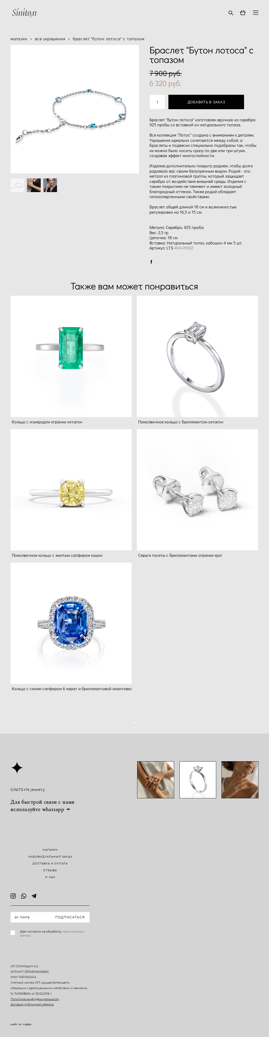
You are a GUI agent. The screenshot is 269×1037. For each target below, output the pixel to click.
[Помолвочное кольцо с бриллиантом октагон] (197, 356)
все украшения (50, 38)
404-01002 (183, 248)
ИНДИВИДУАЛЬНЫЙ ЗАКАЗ (50, 856)
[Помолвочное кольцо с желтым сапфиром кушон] (71, 489)
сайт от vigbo (21, 1024)
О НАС (50, 877)
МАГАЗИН (50, 850)
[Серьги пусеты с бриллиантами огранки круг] (197, 489)
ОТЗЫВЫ (50, 870)
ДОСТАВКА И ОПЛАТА (50, 863)
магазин (19, 38)
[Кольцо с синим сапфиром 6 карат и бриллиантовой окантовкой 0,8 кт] (71, 623)
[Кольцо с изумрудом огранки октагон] (71, 356)
